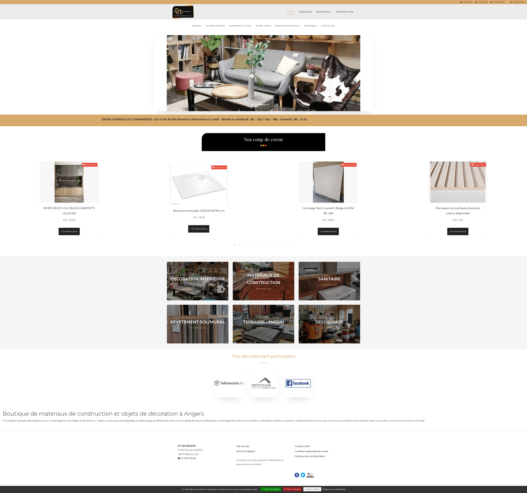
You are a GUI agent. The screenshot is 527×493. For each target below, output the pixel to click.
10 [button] (271, 245)
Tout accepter (272, 489)
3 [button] (243, 245)
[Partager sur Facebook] (297, 475)
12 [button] (280, 245)
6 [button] (255, 245)
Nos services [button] (323, 11)
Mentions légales (245, 451)
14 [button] (288, 245)
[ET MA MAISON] (183, 12)
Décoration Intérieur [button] (215, 26)
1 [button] (234, 245)
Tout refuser (293, 489)
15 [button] (292, 245)
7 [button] (259, 245)
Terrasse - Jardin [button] (263, 26)
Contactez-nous (344, 11)
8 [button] (263, 245)
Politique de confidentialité (310, 456)
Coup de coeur (328, 26)
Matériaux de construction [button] (287, 26)
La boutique (305, 11)
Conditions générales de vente (311, 451)
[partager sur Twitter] (303, 475)
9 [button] (267, 245)
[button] (176, 73)
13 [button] (284, 245)
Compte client (302, 446)
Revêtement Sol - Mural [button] (239, 26)
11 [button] (275, 245)
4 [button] (247, 245)
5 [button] (251, 245)
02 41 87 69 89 (188, 458)
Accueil (291, 11)
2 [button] (238, 245)
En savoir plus (69, 231)
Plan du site (242, 446)
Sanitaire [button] (196, 26)
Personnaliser (312, 489)
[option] (69, 199)
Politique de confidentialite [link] (334, 489)
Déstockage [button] (310, 26)
